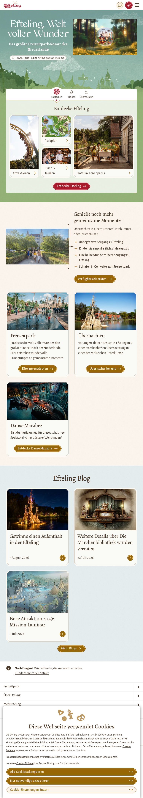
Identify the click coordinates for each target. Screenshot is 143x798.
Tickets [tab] (71, 97)
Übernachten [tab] (86, 97)
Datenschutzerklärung (27, 757)
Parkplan (51, 140)
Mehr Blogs (69, 648)
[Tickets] (129, 5)
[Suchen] (120, 5)
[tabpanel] (71, 146)
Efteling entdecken (35, 368)
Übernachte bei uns (103, 368)
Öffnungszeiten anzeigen (51, 58)
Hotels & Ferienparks (91, 173)
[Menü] (137, 5)
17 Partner (34, 734)
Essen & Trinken (50, 171)
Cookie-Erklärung (25, 763)
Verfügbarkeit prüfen (92, 279)
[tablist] (71, 94)
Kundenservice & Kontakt (32, 673)
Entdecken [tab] (56, 97)
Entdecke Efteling (69, 186)
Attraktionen (21, 173)
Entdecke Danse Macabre (35, 448)
